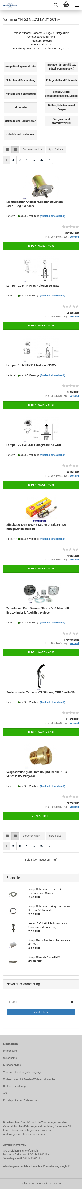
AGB (5, 1093)
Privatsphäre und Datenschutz (21, 1100)
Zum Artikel (41, 815)
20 (41, 159)
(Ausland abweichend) (52, 216)
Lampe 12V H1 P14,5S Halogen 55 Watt (32, 285)
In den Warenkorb (41, 245)
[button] (7, 150)
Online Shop (28, 1183)
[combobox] (32, 150)
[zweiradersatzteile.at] (8, 5)
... (34, 159)
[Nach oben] (70, 1183)
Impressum (10, 1050)
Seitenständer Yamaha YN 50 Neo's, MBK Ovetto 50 (40, 692)
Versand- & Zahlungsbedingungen (23, 1072)
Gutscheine (10, 1057)
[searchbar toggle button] (55, 5)
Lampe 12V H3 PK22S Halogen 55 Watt (32, 365)
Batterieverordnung (14, 1086)
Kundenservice (12, 1065)
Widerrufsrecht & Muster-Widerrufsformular (29, 1079)
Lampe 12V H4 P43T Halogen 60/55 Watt (33, 445)
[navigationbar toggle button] (76, 5)
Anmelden (41, 1012)
